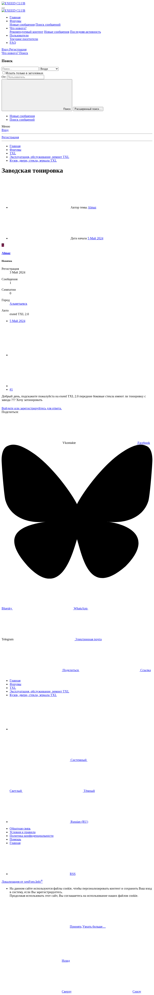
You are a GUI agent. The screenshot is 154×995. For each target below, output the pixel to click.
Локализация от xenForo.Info (22, 881)
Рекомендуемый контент (26, 31)
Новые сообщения (22, 24)
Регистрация (10, 137)
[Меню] (3, 8)
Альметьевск (18, 303)
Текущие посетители (24, 39)
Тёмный (89, 791)
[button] (40, 729)
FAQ (13, 42)
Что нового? (18, 28)
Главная (15, 17)
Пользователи (19, 35)
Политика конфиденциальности (32, 835)
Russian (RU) (79, 821)
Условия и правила (22, 832)
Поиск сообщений (48, 24)
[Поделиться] (40, 355)
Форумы (15, 21)
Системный (78, 760)
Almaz (92, 207)
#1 (11, 389)
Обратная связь (20, 828)
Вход (5, 130)
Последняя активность (85, 31)
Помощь (15, 839)
